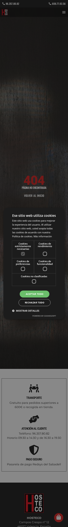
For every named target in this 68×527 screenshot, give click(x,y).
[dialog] (34, 263)
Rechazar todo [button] (34, 302)
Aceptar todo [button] (34, 293)
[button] (25, 310)
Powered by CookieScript (44, 316)
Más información (43, 236)
